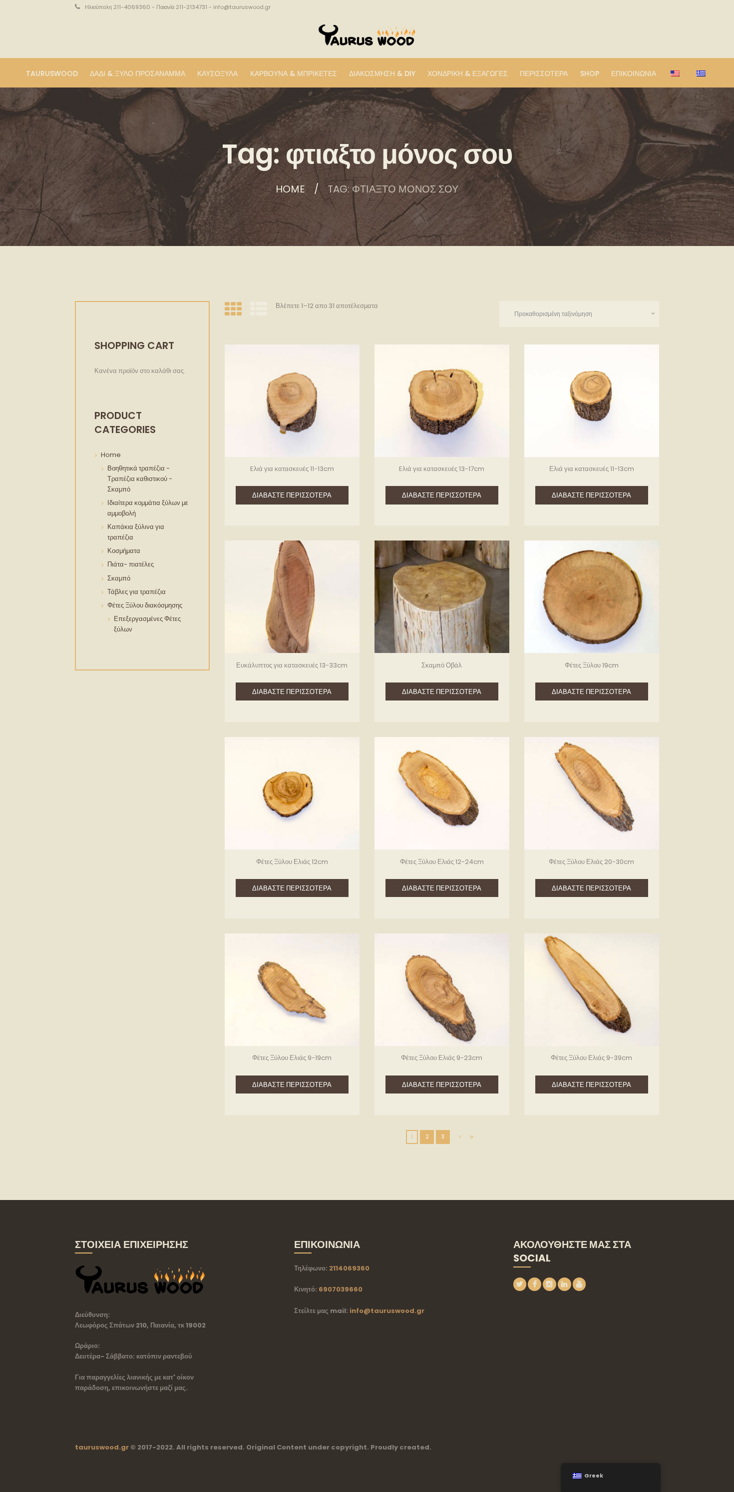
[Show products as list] (258, 310)
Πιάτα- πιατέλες (130, 564)
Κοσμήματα (123, 551)
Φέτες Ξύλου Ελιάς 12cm (292, 861)
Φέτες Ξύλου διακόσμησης (144, 605)
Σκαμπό (118, 578)
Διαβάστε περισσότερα (292, 495)
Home (290, 189)
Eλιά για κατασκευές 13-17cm (441, 469)
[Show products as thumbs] (233, 310)
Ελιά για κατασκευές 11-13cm (591, 469)
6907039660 (341, 1289)
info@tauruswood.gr (387, 1311)
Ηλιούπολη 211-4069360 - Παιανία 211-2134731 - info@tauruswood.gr (178, 7)
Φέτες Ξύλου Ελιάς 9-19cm (292, 1057)
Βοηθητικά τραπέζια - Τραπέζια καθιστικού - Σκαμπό (139, 479)
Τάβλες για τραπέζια (136, 591)
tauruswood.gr (102, 1447)
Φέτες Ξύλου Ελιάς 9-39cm (591, 1057)
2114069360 (349, 1268)
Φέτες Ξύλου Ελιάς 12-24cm (442, 861)
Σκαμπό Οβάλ (441, 665)
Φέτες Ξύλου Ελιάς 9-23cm (441, 1057)
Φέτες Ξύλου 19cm (592, 665)
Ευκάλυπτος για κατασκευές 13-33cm (292, 665)
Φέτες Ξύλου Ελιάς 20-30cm (591, 861)
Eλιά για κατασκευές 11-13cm (292, 469)
